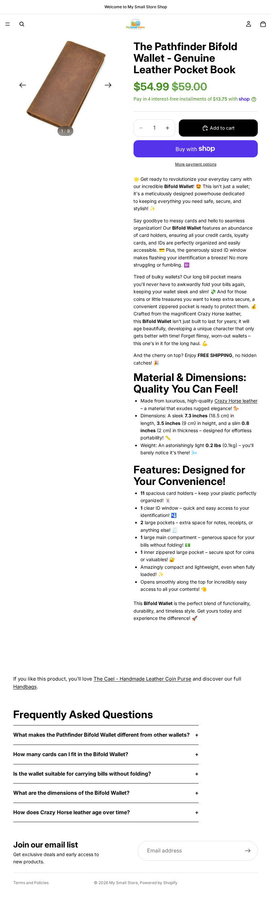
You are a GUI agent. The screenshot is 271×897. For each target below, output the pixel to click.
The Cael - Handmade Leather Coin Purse (142, 679)
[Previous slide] (20, 86)
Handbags (25, 687)
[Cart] (263, 24)
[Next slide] (110, 86)
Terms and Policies (31, 882)
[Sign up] (248, 851)
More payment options (195, 164)
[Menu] (7, 24)
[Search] (22, 24)
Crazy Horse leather (235, 400)
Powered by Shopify (158, 882)
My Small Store (123, 882)
